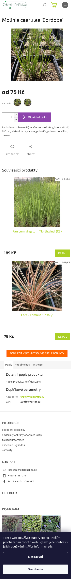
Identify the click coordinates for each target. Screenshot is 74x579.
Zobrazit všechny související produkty (37, 353)
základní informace (13, 440)
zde (50, 546)
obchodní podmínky (13, 430)
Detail (62, 253)
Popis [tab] (8, 365)
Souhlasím (35, 569)
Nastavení (35, 556)
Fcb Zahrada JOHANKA (21, 482)
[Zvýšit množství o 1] (16, 115)
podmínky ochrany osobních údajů (22, 435)
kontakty (7, 450)
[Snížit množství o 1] (16, 119)
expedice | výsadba (13, 445)
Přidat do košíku (37, 117)
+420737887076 (17, 476)
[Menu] (65, 5)
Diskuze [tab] (38, 365)
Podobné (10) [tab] (23, 365)
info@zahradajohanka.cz (22, 470)
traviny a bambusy (32, 397)
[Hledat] (44, 5)
